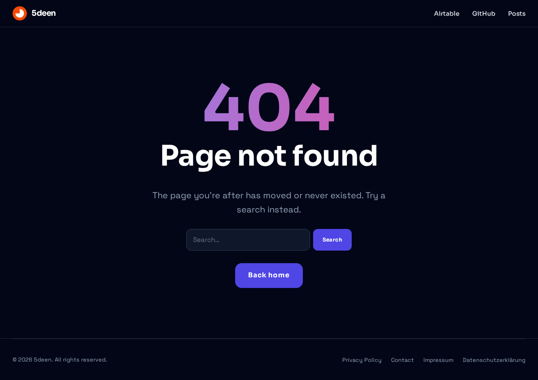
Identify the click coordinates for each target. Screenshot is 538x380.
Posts (516, 14)
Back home (269, 275)
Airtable (447, 14)
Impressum (438, 359)
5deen (44, 13)
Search (332, 239)
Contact (402, 359)
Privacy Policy (362, 359)
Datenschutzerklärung (494, 359)
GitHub (483, 14)
